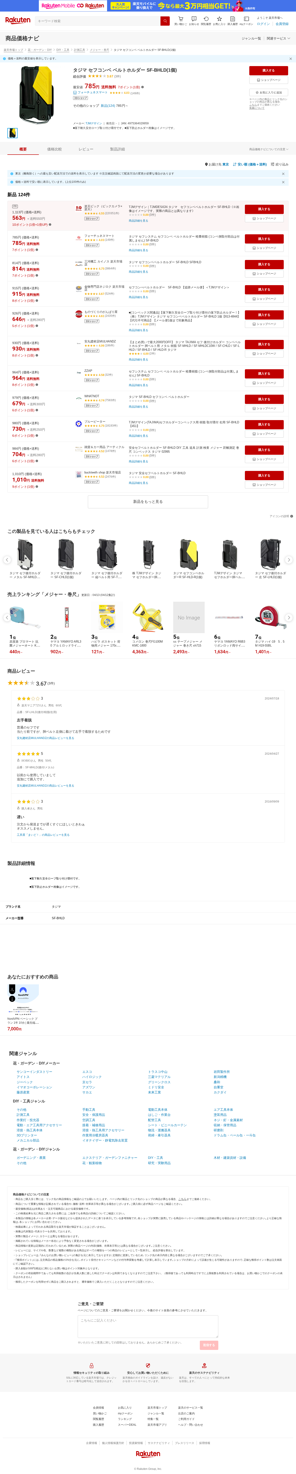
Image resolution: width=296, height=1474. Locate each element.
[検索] (165, 21)
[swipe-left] (7, 560)
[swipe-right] (289, 560)
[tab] (23, 149)
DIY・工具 (62, 50)
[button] (194, 21)
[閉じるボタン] (291, 58)
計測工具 (79, 50)
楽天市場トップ (13, 50)
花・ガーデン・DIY (40, 50)
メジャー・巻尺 (99, 50)
